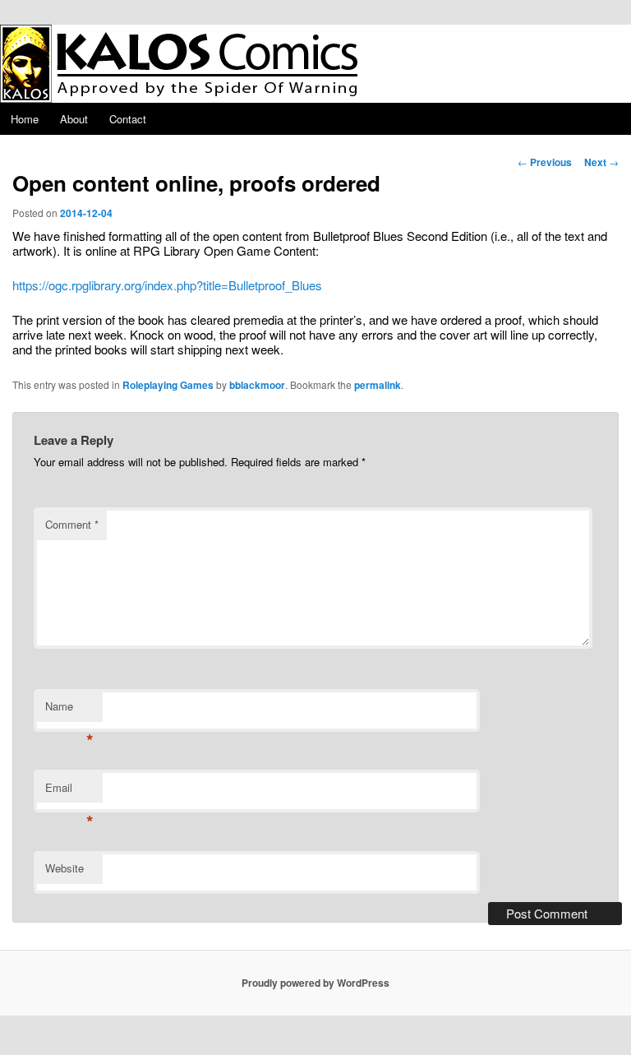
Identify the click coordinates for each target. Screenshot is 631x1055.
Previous (545, 162)
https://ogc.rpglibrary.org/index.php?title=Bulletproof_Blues (167, 285)
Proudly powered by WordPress (315, 982)
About (74, 119)
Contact (127, 119)
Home (25, 119)
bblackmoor (257, 384)
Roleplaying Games (168, 384)
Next (601, 162)
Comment (72, 524)
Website (64, 868)
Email (69, 791)
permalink (377, 384)
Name (69, 710)
